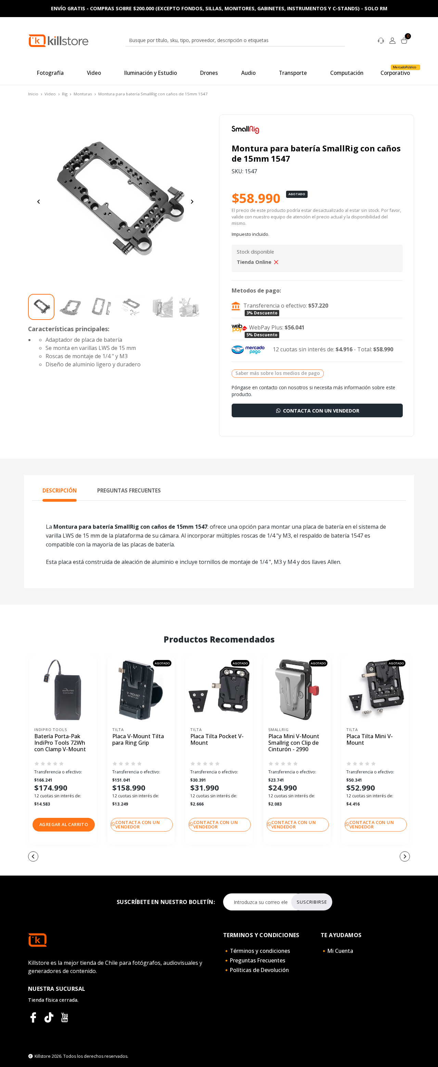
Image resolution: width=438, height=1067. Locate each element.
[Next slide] (192, 202)
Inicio (33, 93)
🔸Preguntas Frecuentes (254, 960)
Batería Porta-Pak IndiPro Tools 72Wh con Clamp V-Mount (60, 743)
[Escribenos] (381, 39)
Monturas (83, 93)
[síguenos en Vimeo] (49, 1017)
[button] (64, 825)
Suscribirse (312, 902)
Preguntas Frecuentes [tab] (129, 490)
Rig (64, 93)
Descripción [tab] (59, 490)
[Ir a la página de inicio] (58, 40)
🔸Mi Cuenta (337, 950)
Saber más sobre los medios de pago (277, 373)
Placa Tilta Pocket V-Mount (217, 739)
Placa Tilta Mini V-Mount (369, 739)
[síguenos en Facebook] (33, 1017)
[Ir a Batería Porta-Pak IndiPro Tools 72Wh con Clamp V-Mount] (63, 689)
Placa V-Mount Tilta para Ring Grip (138, 739)
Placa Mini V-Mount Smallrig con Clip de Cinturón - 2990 (293, 743)
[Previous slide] (39, 202)
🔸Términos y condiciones (256, 950)
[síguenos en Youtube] (65, 1017)
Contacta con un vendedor (320, 410)
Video (50, 93)
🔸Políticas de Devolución (256, 970)
